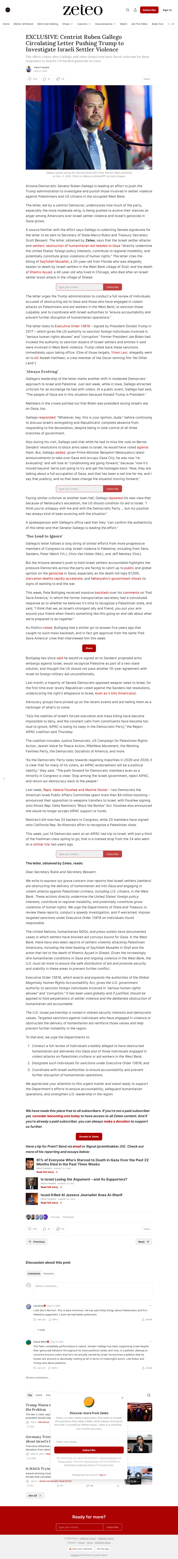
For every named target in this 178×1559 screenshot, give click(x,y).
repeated (115, 498)
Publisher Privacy (88, 1538)
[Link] (21, 371)
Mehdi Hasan (46, 1481)
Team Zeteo (65, 1481)
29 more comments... (38, 1377)
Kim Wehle (43, 1422)
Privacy (81, 1542)
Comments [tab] (34, 1273)
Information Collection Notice (79, 1464)
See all (33, 1495)
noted (47, 628)
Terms (90, 1542)
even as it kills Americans (114, 693)
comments (131, 593)
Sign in (167, 10)
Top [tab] (30, 1395)
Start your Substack (82, 1548)
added (60, 453)
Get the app (103, 1548)
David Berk (40, 1341)
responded (47, 417)
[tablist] (41, 1273)
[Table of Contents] (3, 779)
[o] (138, 1475)
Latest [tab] (38, 1395)
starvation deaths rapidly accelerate (54, 579)
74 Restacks (68, 1217)
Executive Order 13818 (72, 326)
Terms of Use (91, 1461)
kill (36, 358)
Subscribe (149, 10)
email (77, 1146)
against (143, 447)
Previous (39, 1241)
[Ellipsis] (150, 1305)
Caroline (38, 1305)
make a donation (117, 1121)
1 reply (41, 1329)
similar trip (41, 844)
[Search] (127, 9)
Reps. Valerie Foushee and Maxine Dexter (75, 790)
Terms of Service (108, 1458)
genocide (56, 573)
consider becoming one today (56, 1116)
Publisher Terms (106, 1538)
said (59, 658)
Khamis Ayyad (41, 272)
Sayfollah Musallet (54, 262)
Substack (75, 1555)
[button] (6, 24)
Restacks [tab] (49, 1273)
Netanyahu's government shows (116, 579)
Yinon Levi (119, 353)
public (129, 568)
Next (141, 1241)
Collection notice (103, 1542)
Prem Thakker (41, 67)
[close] (122, 1398)
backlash (102, 593)
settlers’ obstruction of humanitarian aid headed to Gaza (76, 246)
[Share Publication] (135, 9)
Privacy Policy (65, 1461)
